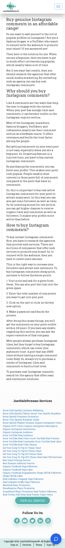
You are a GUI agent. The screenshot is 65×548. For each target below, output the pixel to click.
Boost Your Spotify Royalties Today (21, 419)
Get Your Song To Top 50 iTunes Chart (22, 450)
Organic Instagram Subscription (41, 426)
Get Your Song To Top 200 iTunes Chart (23, 457)
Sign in (14, 544)
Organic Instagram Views (48, 422)
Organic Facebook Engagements (19, 472)
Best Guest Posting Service (16, 460)
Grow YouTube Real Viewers (44, 438)
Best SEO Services (52, 457)
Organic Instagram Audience (17, 432)
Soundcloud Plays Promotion (18, 491)
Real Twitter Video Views (40, 494)
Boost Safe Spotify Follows (17, 413)
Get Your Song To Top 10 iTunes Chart (22, 447)
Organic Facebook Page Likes (18, 469)
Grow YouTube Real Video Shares (20, 444)
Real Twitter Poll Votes (14, 494)
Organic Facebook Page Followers (20, 466)
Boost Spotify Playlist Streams (18, 422)
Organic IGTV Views (13, 426)
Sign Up (51, 544)
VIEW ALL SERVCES (32, 500)
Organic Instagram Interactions (19, 429)
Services (26, 544)
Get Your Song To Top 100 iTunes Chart (22, 454)
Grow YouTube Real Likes (48, 441)
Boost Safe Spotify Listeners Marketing (23, 410)
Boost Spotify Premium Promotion (21, 416)
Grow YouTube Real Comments (19, 441)
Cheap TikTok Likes (13, 475)
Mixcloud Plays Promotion (16, 485)
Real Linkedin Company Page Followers (23, 478)
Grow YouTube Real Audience (18, 435)
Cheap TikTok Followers (49, 472)
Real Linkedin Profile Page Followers (21, 482)
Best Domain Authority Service (18, 463)
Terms (39, 544)
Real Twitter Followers (45, 491)
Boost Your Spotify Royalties (46, 413)
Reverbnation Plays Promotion (19, 488)
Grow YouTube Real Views (16, 438)
